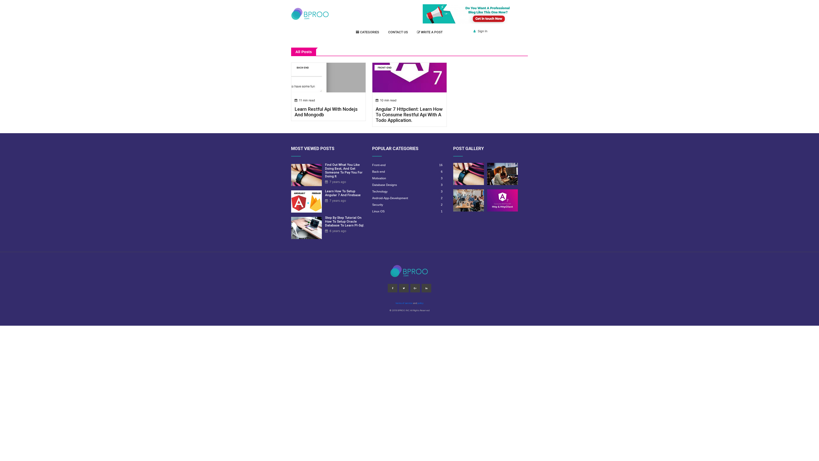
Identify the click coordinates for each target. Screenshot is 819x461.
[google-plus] (415, 288)
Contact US (398, 32)
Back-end (407, 171)
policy (421, 303)
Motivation (407, 178)
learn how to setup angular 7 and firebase (343, 193)
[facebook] (392, 288)
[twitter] (404, 288)
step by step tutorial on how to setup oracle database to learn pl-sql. (344, 221)
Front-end (407, 165)
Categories (369, 32)
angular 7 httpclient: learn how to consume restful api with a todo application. (409, 114)
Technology (407, 191)
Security (407, 204)
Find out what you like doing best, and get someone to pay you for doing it (344, 170)
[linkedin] (426, 288)
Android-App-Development (407, 198)
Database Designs (407, 185)
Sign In (482, 31)
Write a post (431, 32)
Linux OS (407, 211)
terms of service (404, 303)
